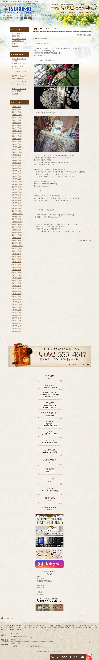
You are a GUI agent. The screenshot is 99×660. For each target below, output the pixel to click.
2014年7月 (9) (16, 288)
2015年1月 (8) (16, 272)
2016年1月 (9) (16, 240)
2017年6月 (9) (16, 195)
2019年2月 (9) (16, 141)
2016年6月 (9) (16, 227)
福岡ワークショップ (19, 76)
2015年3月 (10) (17, 267)
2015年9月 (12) (17, 251)
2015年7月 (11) (17, 256)
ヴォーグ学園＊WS (18, 64)
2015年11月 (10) (17, 246)
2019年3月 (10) (17, 139)
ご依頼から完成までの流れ (65, 626)
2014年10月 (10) (17, 280)
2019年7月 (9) (16, 128)
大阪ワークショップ (19, 81)
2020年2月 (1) (16, 109)
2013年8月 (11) (17, 318)
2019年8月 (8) (16, 125)
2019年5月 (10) (17, 133)
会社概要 (10, 626)
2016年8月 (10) (17, 222)
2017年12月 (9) (17, 179)
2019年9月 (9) (16, 123)
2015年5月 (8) (16, 262)
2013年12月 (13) (17, 307)
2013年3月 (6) (16, 331)
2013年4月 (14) (17, 329)
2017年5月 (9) (16, 198)
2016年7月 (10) (17, 224)
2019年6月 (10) (17, 131)
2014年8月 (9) (16, 286)
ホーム (3, 626)
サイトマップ (21, 629)
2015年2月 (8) (16, 270)
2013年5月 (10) (17, 326)
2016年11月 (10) (17, 214)
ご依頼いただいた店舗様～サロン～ (82, 627)
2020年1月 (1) (16, 112)
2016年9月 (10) (17, 219)
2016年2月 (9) (16, 238)
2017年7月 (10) (17, 192)
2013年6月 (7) (16, 323)
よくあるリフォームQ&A (23, 627)
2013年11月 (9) (17, 310)
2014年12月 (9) (17, 275)
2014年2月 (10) (17, 302)
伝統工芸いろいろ (18, 79)
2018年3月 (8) (16, 171)
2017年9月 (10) (17, 187)
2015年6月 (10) (17, 259)
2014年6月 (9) (16, 291)
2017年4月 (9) (16, 200)
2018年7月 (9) (16, 160)
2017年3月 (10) (17, 203)
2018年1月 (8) (16, 176)
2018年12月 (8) (17, 147)
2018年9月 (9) (16, 155)
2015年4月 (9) (16, 264)
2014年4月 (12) (17, 296)
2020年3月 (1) (16, 107)
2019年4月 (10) (17, 136)
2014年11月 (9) (17, 278)
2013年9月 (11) (17, 315)
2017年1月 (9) (16, 208)
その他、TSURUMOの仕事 (41, 627)
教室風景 (15, 94)
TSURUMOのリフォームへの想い (43, 626)
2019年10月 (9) (17, 120)
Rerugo (12, 629)
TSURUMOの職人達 (83, 626)
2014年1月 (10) (17, 305)
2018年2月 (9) (16, 174)
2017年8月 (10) (17, 189)
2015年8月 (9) (16, 254)
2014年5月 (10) (17, 294)
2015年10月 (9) (17, 248)
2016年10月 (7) (17, 216)
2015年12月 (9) (17, 243)
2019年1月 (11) (17, 144)
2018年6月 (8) (16, 163)
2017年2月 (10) (17, 206)
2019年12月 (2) (17, 115)
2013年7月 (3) (16, 320)
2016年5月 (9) (16, 230)
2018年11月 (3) (17, 149)
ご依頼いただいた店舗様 (60, 627)
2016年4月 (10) (17, 232)
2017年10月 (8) (17, 184)
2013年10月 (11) (17, 312)
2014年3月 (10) (17, 299)
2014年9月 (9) (16, 283)
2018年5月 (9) (16, 165)
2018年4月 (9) (16, 168)
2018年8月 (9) (16, 157)
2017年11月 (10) (17, 182)
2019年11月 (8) (17, 117)
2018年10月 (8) (17, 152)
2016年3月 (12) (17, 235)
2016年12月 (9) (17, 211)
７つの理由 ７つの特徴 (22, 626)
